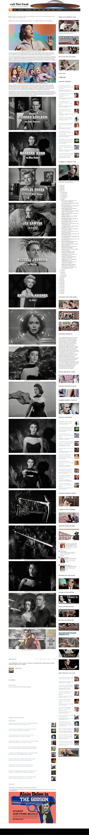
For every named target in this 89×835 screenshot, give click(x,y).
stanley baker (61, 634)
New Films (21, 9)
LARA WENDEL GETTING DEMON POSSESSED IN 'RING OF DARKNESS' (66, 95)
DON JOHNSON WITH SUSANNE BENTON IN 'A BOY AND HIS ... (70, 237)
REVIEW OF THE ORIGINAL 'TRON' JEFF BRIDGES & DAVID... (69, 214)
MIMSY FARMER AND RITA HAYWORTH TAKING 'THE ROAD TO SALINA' (66, 463)
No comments (27, 16)
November (63, 193)
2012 (61, 290)
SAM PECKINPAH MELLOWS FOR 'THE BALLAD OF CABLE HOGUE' (69, 242)
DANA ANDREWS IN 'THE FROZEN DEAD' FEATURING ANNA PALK (69, 206)
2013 (61, 289)
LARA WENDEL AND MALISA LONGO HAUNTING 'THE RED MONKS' (65, 111)
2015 (61, 286)
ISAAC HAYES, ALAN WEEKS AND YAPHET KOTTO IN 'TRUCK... (70, 204)
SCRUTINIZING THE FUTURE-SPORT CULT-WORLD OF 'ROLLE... (69, 267)
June (62, 269)
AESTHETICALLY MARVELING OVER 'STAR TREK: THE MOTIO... (68, 201)
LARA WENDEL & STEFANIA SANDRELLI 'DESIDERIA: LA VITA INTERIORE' (66, 87)
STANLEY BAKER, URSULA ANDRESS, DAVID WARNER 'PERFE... (69, 209)
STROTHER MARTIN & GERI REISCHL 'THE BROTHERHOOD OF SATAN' (66, 147)
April (62, 272)
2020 (61, 279)
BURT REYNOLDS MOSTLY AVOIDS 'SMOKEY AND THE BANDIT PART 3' (66, 679)
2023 (61, 189)
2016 (61, 284)
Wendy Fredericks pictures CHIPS (67, 552)
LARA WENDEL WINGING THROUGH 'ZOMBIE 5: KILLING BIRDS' (65, 103)
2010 (61, 293)
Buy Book (59, 9)
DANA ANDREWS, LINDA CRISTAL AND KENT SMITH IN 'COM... (69, 222)
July (62, 199)
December (63, 192)
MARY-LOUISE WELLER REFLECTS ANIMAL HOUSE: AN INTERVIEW (23, 747)
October (63, 195)
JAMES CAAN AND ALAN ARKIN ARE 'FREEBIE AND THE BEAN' (68, 247)
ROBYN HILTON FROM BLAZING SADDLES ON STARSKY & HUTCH (23, 770)
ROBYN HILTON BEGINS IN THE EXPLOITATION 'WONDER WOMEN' (23, 723)
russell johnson (14, 17)
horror (40, 16)
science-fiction (20, 17)
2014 (61, 287)
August (62, 197)
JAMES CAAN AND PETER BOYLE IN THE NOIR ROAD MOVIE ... (69, 244)
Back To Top (55, 833)
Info (15, 9)
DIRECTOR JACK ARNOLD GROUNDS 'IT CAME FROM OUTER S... (69, 229)
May (62, 270)
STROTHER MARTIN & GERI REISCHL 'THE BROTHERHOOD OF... (70, 239)
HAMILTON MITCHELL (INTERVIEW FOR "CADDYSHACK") (21, 764)
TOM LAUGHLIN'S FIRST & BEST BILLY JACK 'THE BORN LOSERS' (22, 776)
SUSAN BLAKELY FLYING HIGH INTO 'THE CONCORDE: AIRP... (70, 224)
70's (39, 9)
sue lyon (67, 634)
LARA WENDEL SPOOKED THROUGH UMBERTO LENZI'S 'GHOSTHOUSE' (65, 133)
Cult (44, 9)
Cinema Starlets (63, 551)
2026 (61, 185)
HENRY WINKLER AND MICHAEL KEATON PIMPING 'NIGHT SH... (70, 234)
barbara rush (33, 16)
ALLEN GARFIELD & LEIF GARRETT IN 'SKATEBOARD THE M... (69, 255)
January (62, 276)
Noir (48, 9)
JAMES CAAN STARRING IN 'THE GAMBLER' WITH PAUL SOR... (68, 252)
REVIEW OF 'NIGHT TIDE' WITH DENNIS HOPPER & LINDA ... (69, 250)
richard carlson (46, 663)
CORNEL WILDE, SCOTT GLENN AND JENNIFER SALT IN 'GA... (69, 260)
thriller (24, 17)
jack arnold (43, 16)
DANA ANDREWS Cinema (65, 565)
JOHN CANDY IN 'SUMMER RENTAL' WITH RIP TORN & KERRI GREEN (23, 753)
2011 (61, 291)
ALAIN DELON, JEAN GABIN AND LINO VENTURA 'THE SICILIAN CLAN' (66, 125)
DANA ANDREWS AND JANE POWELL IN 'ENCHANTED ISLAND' (69, 219)
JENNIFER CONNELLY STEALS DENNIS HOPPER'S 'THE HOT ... (69, 216)
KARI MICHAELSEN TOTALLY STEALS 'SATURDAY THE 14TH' (21, 735)
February (63, 275)
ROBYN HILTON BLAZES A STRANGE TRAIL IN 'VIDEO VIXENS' (22, 758)
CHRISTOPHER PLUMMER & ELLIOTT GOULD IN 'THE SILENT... (69, 262)
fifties (37, 16)
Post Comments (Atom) (19, 717)
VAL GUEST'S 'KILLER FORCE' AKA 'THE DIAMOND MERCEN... (69, 232)
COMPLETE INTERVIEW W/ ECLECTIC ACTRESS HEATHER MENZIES (65, 485)
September (63, 196)
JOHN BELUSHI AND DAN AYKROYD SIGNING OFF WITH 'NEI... (68, 257)
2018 (61, 282)
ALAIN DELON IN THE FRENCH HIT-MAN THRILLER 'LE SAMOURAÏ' (23, 787)
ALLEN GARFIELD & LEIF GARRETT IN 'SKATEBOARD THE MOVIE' (23, 729)
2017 (61, 283)
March (62, 273)
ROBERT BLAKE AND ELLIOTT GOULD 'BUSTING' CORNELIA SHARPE (23, 741)
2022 (61, 191)
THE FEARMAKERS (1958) (70, 566)
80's (35, 9)
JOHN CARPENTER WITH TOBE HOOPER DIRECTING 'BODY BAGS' (70, 211)
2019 (61, 280)
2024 (61, 188)
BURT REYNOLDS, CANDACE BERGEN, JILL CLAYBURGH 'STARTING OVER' (65, 709)
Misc (53, 9)
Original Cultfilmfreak (64, 557)
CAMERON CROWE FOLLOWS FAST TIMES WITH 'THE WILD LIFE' (68, 265)
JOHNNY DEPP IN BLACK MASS (65, 117)
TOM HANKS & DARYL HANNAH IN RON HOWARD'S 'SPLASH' (69, 227)
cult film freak (19, 4)
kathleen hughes (49, 16)
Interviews (28, 9)
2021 (61, 277)
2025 (61, 186)
